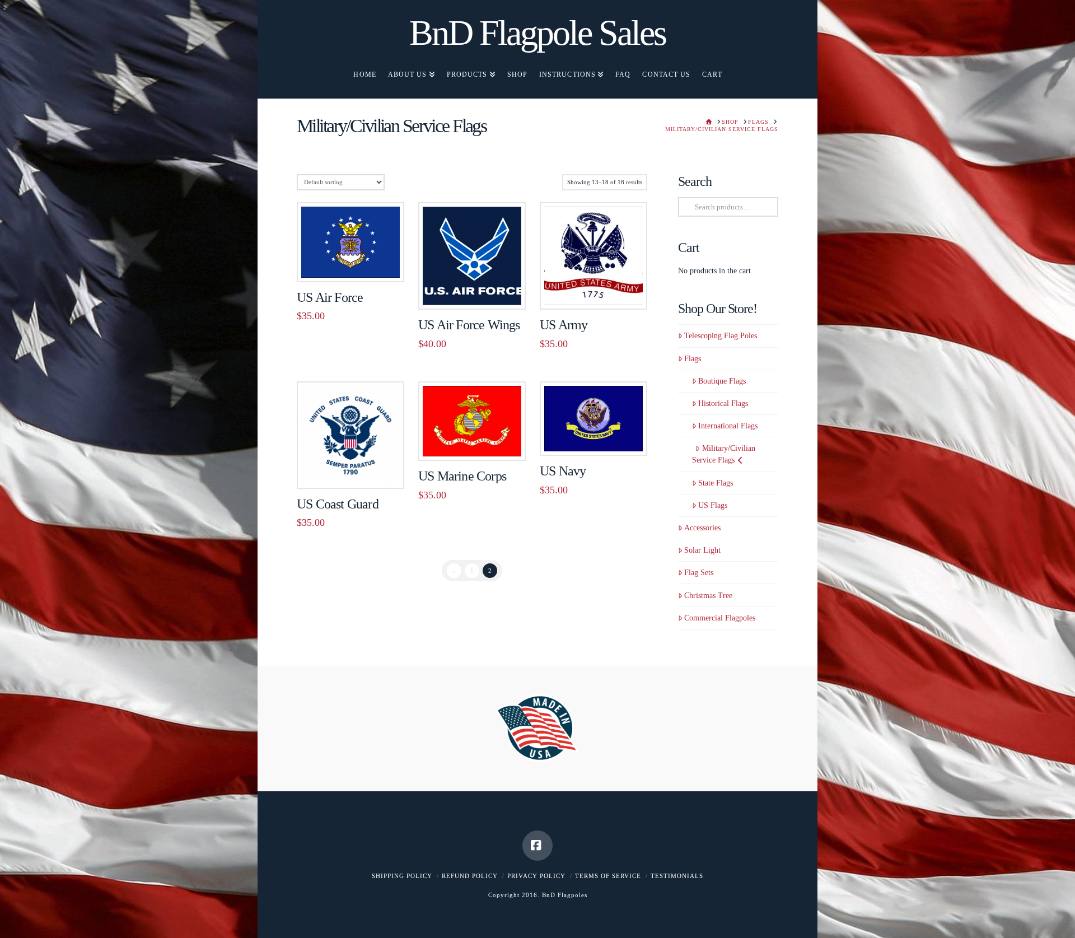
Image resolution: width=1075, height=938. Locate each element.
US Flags (712, 505)
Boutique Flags (722, 381)
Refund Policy (470, 875)
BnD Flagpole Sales (537, 33)
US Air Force (330, 297)
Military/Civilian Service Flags (723, 454)
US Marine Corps (462, 476)
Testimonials (677, 875)
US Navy (563, 471)
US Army (563, 325)
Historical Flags (723, 403)
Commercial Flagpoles (719, 618)
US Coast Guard (337, 504)
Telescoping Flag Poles (720, 336)
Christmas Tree (708, 595)
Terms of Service (608, 875)
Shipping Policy (402, 875)
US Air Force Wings (469, 325)
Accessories (702, 528)
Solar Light (702, 550)
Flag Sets (698, 572)
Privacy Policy (536, 875)
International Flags (728, 426)
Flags (692, 358)
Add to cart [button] (355, 261)
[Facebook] (537, 845)
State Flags (715, 483)
